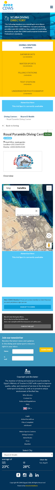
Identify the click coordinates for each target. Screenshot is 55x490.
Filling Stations (27, 73)
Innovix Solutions (32, 486)
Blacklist (27, 444)
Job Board (27, 425)
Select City (27, 450)
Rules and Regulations (27, 401)
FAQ (27, 404)
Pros (27, 441)
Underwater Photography (28, 92)
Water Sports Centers (27, 432)
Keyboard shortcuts (18, 250)
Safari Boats (27, 55)
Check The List (27, 326)
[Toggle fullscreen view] (49, 188)
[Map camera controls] (49, 235)
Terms (50, 250)
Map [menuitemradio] (8, 188)
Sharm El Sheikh (27, 116)
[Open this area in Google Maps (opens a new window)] (7, 249)
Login (27, 416)
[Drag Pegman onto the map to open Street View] (49, 245)
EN (29, 408)
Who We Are (27, 395)
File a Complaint (27, 422)
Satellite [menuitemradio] (21, 188)
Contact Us (27, 398)
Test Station (27, 83)
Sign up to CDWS (27, 307)
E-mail (5, 358)
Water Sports (27, 64)
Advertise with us (27, 419)
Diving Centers (27, 46)
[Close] (36, 211)
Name (6, 351)
